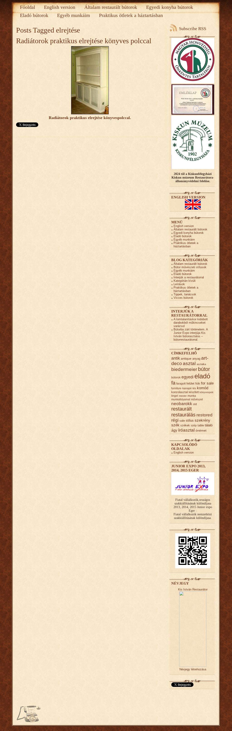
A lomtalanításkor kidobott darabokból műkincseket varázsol (191, 323)
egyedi (187, 377)
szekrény (202, 420)
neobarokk (181, 403)
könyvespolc (207, 392)
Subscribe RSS (192, 28)
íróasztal (186, 430)
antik (175, 358)
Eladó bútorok (34, 15)
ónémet (201, 430)
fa (173, 383)
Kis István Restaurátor (193, 589)
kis (194, 388)
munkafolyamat (180, 399)
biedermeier (184, 369)
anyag (196, 358)
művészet (197, 399)
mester (183, 395)
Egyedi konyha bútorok (169, 7)
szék (175, 425)
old (195, 404)
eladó (202, 376)
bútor (204, 369)
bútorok (176, 377)
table (201, 425)
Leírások (179, 284)
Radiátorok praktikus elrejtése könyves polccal (83, 41)
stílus (190, 420)
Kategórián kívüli (185, 280)
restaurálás (183, 415)
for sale (207, 383)
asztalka (201, 364)
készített (194, 392)
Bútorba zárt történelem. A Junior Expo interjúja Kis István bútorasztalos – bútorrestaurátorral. (191, 334)
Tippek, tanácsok (185, 294)
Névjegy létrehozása (192, 669)
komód (202, 388)
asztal (189, 363)
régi (175, 420)
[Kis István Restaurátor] (192, 665)
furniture (176, 388)
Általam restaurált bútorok (110, 7)
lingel (174, 395)
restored (204, 414)
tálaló (209, 425)
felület (190, 383)
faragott (181, 383)
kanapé (187, 388)
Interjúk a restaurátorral (189, 277)
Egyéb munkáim (73, 15)
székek (185, 425)
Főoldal (27, 7)
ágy (174, 430)
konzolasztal (179, 392)
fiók (197, 383)
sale (182, 420)
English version (59, 7)
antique (186, 358)
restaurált (181, 409)
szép (194, 425)
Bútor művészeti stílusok (190, 267)
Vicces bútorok (183, 297)
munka (192, 395)
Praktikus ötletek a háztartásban (131, 15)
